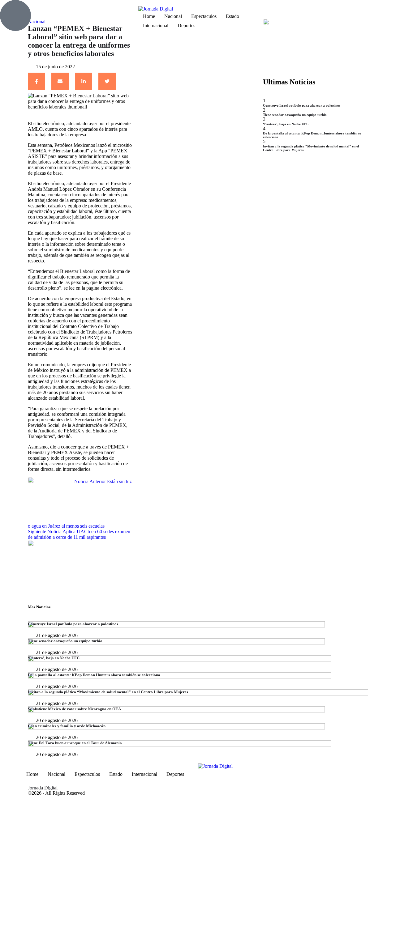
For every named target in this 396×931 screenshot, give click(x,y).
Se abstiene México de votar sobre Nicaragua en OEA (74, 709)
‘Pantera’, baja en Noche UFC (286, 124)
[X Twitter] (107, 81)
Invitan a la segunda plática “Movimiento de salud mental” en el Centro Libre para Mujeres (108, 692)
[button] (66, 8)
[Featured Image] (176, 625)
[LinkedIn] (83, 81)
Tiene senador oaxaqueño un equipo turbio (295, 115)
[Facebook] (36, 81)
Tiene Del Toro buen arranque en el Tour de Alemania (75, 743)
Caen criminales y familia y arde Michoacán (66, 726)
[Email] (60, 81)
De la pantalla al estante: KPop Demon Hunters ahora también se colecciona (94, 675)
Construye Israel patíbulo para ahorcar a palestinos (301, 105)
